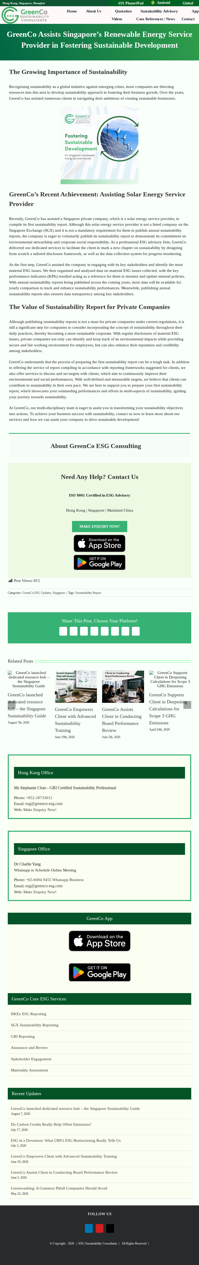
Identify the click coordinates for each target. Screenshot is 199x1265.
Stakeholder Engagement (31, 1059)
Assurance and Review (29, 1048)
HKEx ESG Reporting (28, 1014)
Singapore (59, 593)
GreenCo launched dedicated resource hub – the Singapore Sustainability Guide (75, 1108)
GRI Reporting (23, 1036)
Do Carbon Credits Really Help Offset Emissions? (51, 1124)
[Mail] (110, 1228)
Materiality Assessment (29, 1070)
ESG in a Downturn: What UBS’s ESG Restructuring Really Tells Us (66, 1140)
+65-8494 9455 (39, 880)
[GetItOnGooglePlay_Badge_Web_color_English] (99, 556)
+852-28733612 (39, 798)
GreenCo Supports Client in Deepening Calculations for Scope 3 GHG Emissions (168, 708)
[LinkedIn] (89, 1228)
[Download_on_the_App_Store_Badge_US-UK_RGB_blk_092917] (99, 536)
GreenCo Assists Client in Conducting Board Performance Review (64, 1172)
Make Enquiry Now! (39, 810)
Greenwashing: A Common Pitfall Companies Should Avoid (59, 1188)
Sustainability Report (88, 593)
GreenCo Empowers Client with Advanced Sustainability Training (64, 1156)
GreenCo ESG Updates (36, 593)
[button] (12, 705)
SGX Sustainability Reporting (35, 1025)
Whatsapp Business (68, 880)
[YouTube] (99, 1228)
